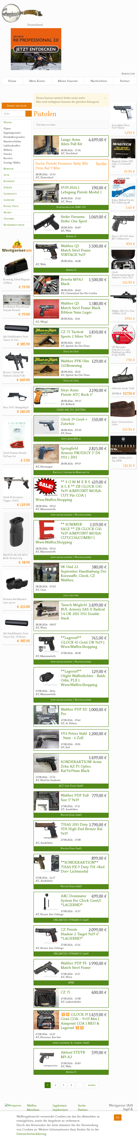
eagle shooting (71, 595)
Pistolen (8, 154)
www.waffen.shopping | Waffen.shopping (71, 514)
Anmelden (128, 73)
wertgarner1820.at (71, 438)
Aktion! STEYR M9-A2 (73, 1054)
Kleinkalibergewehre (14, 137)
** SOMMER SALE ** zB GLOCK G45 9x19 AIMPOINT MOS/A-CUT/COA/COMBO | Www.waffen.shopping (69, 533)
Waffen (7, 122)
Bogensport (9, 181)
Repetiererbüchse (12, 141)
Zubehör (8, 187)
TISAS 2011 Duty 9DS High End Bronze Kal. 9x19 (82, 829)
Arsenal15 (71, 236)
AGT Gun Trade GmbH (71, 785)
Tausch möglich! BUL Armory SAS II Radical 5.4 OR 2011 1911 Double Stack (83, 611)
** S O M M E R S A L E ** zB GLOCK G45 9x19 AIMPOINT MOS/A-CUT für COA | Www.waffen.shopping (69, 491)
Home (12, 81)
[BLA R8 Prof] (36, 48)
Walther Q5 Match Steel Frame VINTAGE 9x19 (76, 250)
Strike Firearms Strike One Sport (74, 219)
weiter (92, 1085)
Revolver (8, 158)
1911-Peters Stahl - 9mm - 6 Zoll (74, 735)
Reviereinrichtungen (14, 224)
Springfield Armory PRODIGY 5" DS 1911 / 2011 (80, 452)
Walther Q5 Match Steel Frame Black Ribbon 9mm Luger (80, 307)
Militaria (8, 149)
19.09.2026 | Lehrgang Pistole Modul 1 (81, 189)
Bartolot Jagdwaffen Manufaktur (71, 472)
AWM (71, 982)
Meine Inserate (68, 81)
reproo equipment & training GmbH (71, 1042)
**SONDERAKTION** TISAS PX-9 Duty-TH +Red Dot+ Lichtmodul (83, 867)
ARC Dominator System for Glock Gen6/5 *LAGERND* (81, 900)
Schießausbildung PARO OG (71, 207)
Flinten (7, 128)
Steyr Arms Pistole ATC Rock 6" (77, 392)
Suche (82, 1105)
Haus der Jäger (71, 351)
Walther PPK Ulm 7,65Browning (75, 363)
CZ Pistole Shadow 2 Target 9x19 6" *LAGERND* (80, 934)
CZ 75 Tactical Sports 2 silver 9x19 (76, 334)
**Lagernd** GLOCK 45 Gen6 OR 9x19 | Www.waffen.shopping (82, 642)
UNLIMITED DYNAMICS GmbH (71, 920)
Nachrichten (99, 81)
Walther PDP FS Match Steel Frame (76, 965)
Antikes (7, 212)
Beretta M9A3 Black (72, 281)
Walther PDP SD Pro (74, 711)
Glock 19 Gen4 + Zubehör (74, 421)
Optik (6, 175)
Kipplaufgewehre (12, 132)
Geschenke (9, 218)
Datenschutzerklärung (31, 1134)
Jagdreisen (60, 1105)
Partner (125, 81)
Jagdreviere (9, 200)
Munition (8, 168)
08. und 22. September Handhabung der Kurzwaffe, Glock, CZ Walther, (84, 573)
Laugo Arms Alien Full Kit (71, 141)
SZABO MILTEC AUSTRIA (71, 409)
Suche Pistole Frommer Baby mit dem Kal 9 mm (62, 165)
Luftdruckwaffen (12, 145)
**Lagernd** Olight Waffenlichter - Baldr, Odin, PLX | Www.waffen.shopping (83, 678)
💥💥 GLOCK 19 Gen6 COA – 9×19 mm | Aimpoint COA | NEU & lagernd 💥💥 (80, 1021)
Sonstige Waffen (12, 162)
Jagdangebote (10, 193)
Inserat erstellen (16, 105)
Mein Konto (37, 81)
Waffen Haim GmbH (71, 815)
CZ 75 (65, 992)
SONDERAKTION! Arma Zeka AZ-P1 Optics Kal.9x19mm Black (81, 766)
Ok (117, 1117)
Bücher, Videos (11, 206)
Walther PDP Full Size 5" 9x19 (75, 797)
